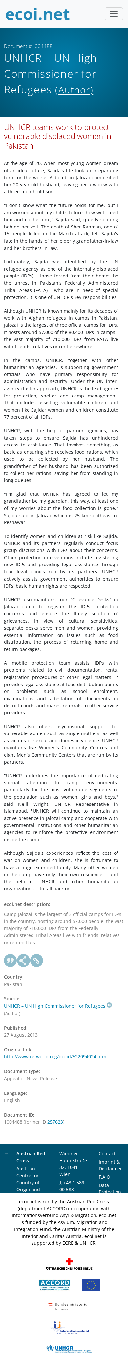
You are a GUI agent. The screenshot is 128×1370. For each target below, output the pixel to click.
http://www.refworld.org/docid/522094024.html (56, 1056)
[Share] (23, 960)
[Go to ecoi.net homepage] (38, 14)
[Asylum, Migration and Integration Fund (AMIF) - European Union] (91, 1285)
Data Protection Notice (110, 1192)
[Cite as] (10, 960)
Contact (107, 1153)
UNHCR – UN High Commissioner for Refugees (54, 1006)
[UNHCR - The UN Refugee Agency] (69, 1349)
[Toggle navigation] (114, 13)
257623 (55, 1122)
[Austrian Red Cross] (69, 1263)
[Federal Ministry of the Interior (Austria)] (69, 1306)
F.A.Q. (105, 1177)
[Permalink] (36, 960)
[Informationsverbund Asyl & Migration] (69, 1327)
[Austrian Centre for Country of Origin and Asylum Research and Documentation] (55, 1285)
